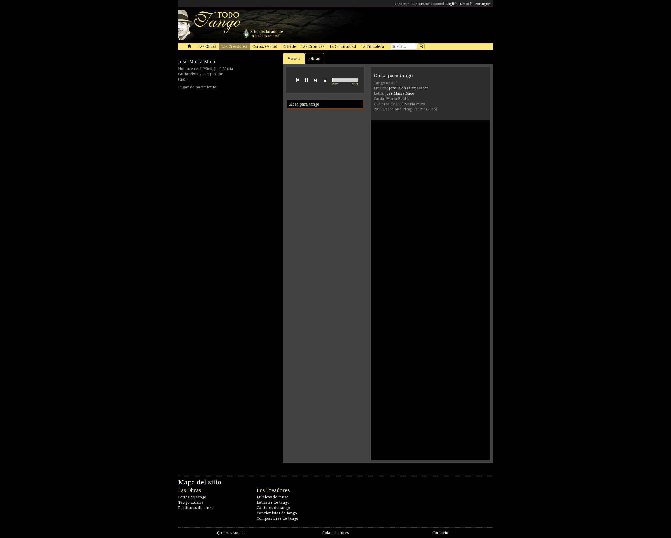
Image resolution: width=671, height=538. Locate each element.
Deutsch (466, 4)
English (451, 4)
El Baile (289, 46)
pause (306, 80)
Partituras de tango (196, 507)
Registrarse (421, 4)
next (315, 80)
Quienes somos (231, 533)
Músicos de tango (273, 497)
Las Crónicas (312, 46)
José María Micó (196, 61)
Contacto (440, 533)
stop (325, 80)
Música (293, 58)
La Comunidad (343, 46)
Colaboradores (335, 533)
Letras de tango (192, 497)
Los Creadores (234, 46)
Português (483, 4)
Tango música (191, 502)
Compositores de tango (277, 518)
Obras (314, 58)
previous (297, 80)
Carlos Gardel (264, 46)
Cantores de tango (273, 507)
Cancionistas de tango (277, 513)
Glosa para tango (304, 104)
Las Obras (207, 46)
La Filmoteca (372, 46)
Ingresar (402, 4)
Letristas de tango (273, 502)
